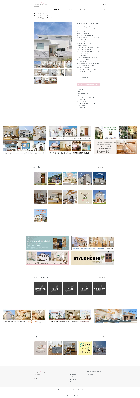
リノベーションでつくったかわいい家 (41, 15)
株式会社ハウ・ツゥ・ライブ (84, 91)
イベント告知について (75, 376)
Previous (36, 41)
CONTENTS (82, 10)
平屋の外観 (78, 389)
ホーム (35, 13)
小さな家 (61, 389)
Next (70, 41)
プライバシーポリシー (75, 381)
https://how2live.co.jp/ (85, 93)
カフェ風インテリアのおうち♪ (40, 18)
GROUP (70, 10)
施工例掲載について (74, 374)
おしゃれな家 (56, 389)
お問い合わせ (90, 374)
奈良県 (44, 13)
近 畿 (39, 13)
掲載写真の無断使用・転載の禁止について (96, 372)
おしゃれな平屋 (67, 389)
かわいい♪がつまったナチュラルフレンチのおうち (44, 17)
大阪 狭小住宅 (83, 389)
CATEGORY (57, 10)
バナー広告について (74, 379)
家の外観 (73, 389)
